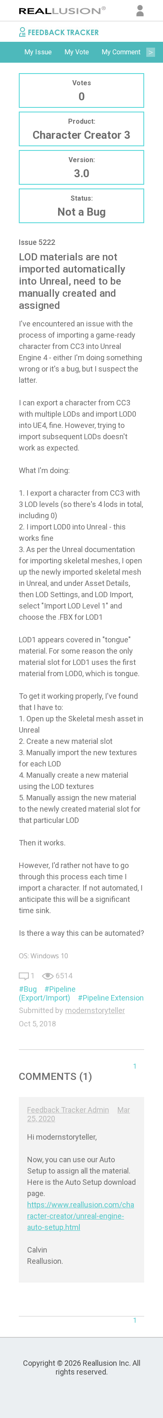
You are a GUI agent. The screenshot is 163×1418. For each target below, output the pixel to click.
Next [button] (150, 52)
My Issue (38, 52)
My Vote (76, 52)
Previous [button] (12, 52)
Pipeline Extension (113, 997)
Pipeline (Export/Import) (47, 993)
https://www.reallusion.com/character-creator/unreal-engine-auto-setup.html (80, 1216)
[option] (38, 52)
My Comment (121, 52)
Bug (30, 989)
